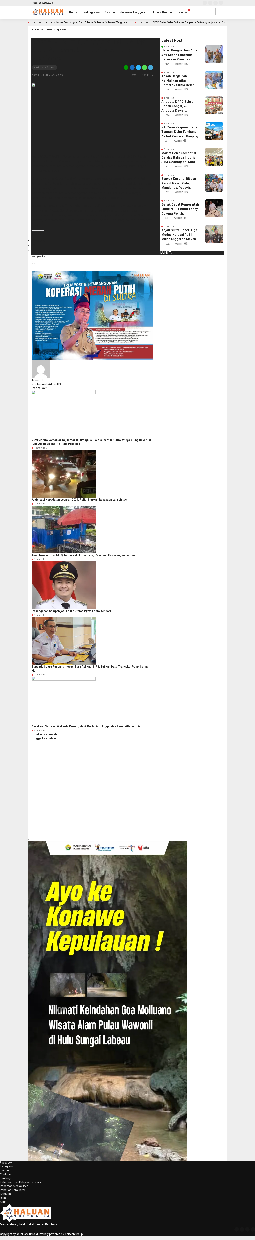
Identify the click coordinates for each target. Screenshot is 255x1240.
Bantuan (5, 1193)
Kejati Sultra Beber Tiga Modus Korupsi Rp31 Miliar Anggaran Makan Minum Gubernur (179, 234)
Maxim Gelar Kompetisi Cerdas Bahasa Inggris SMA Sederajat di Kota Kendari (178, 157)
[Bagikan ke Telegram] (150, 67)
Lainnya (182, 12)
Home (73, 12)
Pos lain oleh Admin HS (46, 384)
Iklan (3, 1197)
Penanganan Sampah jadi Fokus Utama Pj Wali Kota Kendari (71, 611)
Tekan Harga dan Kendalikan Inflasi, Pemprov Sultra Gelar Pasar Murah (177, 80)
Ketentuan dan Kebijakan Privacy (20, 1182)
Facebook (6, 1162)
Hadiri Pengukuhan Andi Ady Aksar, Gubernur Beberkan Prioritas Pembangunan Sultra (179, 55)
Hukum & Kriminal (161, 12)
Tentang (5, 1178)
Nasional (110, 12)
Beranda (37, 29)
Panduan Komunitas (13, 1190)
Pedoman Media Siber (14, 1186)
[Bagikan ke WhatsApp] (144, 67)
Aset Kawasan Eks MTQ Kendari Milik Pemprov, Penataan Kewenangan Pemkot (84, 555)
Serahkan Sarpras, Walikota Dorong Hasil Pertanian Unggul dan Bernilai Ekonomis (86, 726)
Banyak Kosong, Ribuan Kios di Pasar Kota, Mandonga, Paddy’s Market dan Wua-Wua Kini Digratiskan (178, 183)
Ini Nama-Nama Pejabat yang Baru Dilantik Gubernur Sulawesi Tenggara (86, 22)
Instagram (6, 1166)
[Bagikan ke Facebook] (132, 67)
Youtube (5, 1174)
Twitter (4, 1170)
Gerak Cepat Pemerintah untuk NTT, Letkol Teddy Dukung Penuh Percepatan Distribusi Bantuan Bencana (180, 209)
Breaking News (91, 12)
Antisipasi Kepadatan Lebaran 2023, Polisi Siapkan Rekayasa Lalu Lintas (79, 499)
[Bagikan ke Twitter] (138, 67)
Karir (3, 1201)
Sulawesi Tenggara (133, 12)
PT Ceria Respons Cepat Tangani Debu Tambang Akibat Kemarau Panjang (179, 131)
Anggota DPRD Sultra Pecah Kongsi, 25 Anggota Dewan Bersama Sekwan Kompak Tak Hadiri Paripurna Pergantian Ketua (177, 106)
